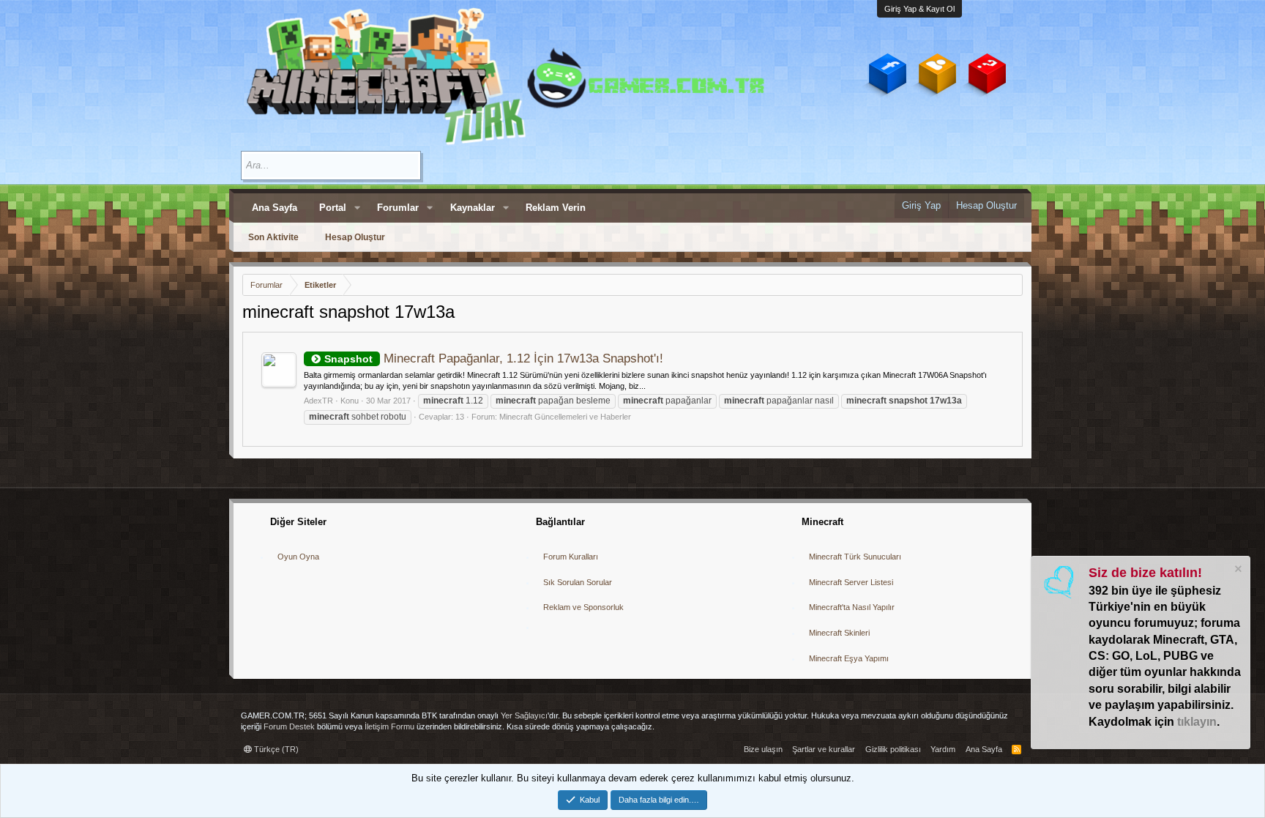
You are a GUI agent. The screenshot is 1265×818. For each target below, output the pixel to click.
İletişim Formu (389, 726)
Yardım (942, 749)
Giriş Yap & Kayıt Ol (919, 8)
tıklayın (1197, 721)
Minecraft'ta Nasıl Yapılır (852, 607)
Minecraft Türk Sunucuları (855, 556)
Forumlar (398, 207)
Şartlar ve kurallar (823, 749)
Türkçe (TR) (275, 749)
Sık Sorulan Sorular (577, 582)
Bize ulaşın (763, 749)
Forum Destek (289, 726)
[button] (357, 208)
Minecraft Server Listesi (851, 582)
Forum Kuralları (570, 556)
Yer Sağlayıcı (524, 715)
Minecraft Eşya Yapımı (849, 658)
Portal (332, 207)
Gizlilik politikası (893, 749)
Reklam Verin (556, 207)
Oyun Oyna (298, 556)
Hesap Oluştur (355, 237)
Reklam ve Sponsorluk (583, 607)
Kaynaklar (472, 207)
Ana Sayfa (274, 207)
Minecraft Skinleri (839, 632)
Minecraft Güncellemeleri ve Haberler (565, 416)
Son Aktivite (273, 237)
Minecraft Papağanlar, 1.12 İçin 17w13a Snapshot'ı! (493, 358)
